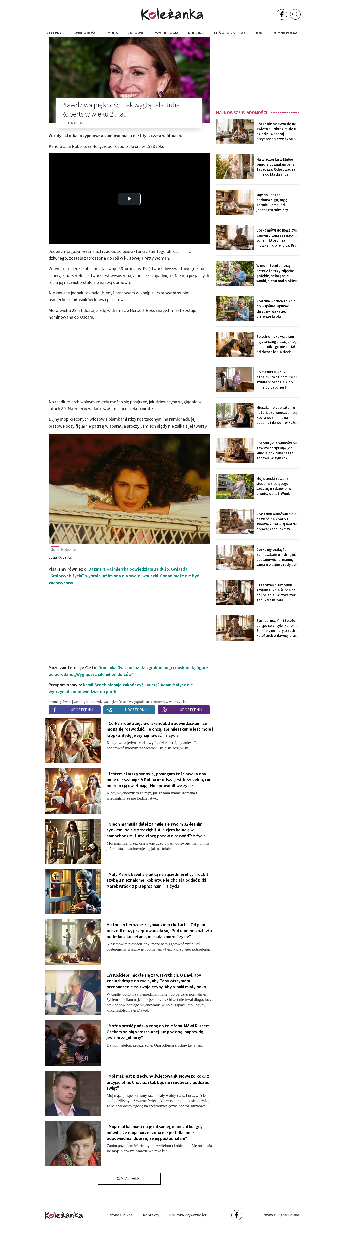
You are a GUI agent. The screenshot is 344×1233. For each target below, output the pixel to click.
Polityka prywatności (187, 1214)
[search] (295, 14)
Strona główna (120, 1214)
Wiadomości (86, 32)
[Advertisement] (257, 72)
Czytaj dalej (129, 1178)
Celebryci (56, 32)
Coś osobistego (229, 32)
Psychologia (166, 32)
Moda (113, 32)
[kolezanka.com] (172, 14)
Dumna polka (284, 32)
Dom (259, 32)
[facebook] (282, 14)
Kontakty (151, 1214)
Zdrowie (136, 32)
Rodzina (196, 32)
